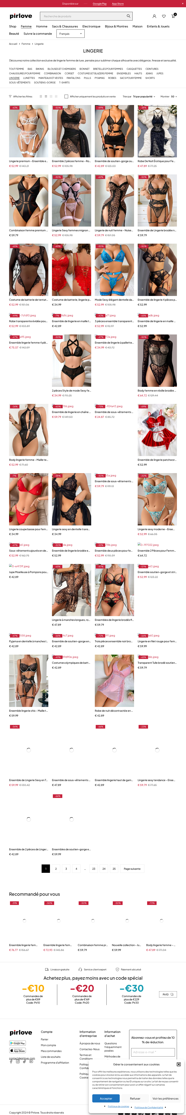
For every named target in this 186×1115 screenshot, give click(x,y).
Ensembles (124, 73)
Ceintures (151, 69)
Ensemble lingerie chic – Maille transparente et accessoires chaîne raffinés (28, 710)
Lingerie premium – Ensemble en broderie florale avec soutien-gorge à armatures (28, 161)
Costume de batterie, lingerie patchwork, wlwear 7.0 (71, 299)
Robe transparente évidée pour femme (28, 321)
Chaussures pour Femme (24, 73)
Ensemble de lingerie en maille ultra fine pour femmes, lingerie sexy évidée (157, 321)
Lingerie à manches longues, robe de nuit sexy (71, 619)
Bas (30, 69)
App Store (118, 3)
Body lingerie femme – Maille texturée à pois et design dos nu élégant (28, 459)
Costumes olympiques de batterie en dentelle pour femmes (71, 662)
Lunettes (29, 78)
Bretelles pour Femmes (108, 69)
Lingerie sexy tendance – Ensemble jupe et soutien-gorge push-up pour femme (157, 780)
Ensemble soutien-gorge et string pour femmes (157, 572)
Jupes (159, 73)
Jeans (149, 73)
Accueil (13, 43)
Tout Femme (16, 69)
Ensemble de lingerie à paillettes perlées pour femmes (114, 342)
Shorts (150, 78)
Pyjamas (100, 78)
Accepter (106, 1098)
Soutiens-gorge (45, 82)
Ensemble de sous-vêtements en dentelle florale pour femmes (114, 412)
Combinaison (52, 73)
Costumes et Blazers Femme (95, 73)
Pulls (87, 78)
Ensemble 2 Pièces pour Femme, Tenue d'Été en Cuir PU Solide (157, 550)
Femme (26, 43)
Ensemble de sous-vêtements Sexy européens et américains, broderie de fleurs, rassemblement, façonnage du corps (114, 481)
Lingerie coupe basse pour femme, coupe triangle (28, 529)
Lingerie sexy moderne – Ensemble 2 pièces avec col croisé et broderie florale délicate (157, 529)
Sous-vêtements (19, 82)
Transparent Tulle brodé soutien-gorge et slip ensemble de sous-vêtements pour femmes (157, 662)
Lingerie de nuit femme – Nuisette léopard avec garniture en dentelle (114, 230)
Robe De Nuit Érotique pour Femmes (157, 161)
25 (114, 868)
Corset (69, 73)
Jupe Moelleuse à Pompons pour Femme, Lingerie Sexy (28, 572)
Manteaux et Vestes (51, 78)
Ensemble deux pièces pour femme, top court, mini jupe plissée (114, 550)
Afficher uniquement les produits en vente (93, 96)
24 (104, 868)
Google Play (100, 3)
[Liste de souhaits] (163, 16)
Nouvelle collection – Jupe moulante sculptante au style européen (127, 945)
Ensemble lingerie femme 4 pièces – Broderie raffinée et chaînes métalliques (28, 342)
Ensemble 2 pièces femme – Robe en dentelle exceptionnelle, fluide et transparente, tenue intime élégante (71, 161)
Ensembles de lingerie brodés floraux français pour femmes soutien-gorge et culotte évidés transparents (114, 619)
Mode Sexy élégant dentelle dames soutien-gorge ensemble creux (114, 299)
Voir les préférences (166, 1098)
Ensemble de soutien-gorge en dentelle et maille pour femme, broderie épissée (71, 641)
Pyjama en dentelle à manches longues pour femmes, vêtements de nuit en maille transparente (28, 641)
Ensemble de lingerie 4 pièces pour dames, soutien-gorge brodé (157, 299)
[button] (179, 1064)
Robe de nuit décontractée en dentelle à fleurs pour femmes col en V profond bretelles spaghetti (114, 710)
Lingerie (14, 78)
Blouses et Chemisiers (62, 69)
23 (93, 868)
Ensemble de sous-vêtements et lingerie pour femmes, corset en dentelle (71, 780)
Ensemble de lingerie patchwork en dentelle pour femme (157, 459)
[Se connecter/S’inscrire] (154, 16)
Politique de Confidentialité (149, 1107)
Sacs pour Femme (131, 78)
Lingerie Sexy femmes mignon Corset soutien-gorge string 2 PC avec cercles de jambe (71, 230)
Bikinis (40, 69)
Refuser (135, 1098)
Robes (112, 78)
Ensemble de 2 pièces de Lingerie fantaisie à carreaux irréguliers (28, 849)
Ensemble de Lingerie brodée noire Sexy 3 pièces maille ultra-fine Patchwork (157, 230)
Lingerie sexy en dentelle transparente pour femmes (71, 529)
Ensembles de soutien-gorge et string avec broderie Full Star (71, 849)
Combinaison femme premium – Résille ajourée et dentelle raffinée (93, 945)
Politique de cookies (118, 1106)
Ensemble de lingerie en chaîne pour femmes (71, 412)
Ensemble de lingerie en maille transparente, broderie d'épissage (71, 321)
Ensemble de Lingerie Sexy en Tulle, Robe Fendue (28, 780)
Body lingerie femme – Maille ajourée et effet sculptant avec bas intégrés (161, 945)
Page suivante (132, 868)
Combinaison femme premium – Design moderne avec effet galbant (28, 230)
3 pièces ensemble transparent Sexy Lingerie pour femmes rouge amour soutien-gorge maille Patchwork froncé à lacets (114, 321)
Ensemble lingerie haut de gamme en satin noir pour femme (114, 780)
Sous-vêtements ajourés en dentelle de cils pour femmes (28, 550)
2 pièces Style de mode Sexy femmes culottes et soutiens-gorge (71, 390)
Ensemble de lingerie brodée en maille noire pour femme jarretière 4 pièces (71, 550)
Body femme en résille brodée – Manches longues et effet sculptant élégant (157, 390)
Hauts (138, 73)
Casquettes (134, 69)
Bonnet (85, 69)
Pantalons (73, 78)
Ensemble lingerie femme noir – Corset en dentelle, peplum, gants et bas (58, 945)
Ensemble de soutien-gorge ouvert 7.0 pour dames (114, 161)
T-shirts (64, 82)
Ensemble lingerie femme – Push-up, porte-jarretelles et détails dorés (24, 945)
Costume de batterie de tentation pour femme (28, 299)
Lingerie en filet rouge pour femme (157, 641)
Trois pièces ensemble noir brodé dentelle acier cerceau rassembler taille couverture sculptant (114, 641)
